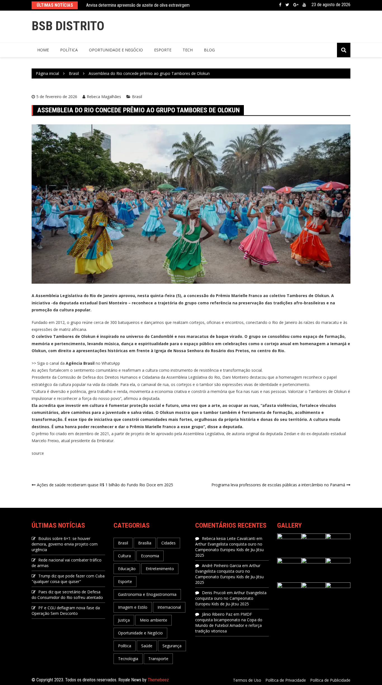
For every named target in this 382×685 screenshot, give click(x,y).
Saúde (146, 645)
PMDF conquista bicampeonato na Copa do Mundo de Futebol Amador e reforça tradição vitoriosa (228, 622)
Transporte (158, 658)
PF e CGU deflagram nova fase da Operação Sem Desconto (66, 610)
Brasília (144, 543)
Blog (209, 50)
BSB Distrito (68, 25)
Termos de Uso (247, 680)
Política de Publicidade (330, 680)
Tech (188, 50)
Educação (127, 568)
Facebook (280, 4)
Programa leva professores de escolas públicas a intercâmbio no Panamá (278, 484)
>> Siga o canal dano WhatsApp (76, 363)
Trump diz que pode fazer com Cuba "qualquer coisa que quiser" (68, 578)
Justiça (124, 620)
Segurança (171, 645)
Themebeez (158, 679)
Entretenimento (160, 568)
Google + (295, 4)
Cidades (168, 543)
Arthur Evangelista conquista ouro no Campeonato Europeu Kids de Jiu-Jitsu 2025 (229, 549)
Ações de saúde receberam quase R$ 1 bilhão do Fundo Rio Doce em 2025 (105, 484)
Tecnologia (128, 658)
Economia (150, 555)
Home (43, 50)
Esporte (162, 50)
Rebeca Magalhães (104, 96)
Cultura (124, 555)
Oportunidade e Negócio (116, 50)
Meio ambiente (153, 620)
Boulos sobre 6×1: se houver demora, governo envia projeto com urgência (65, 544)
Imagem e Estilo (132, 607)
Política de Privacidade (285, 680)
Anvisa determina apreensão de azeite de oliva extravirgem (138, 5)
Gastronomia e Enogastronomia (147, 594)
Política (69, 50)
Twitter (287, 4)
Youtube (304, 4)
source (38, 453)
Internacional (169, 607)
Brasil (137, 96)
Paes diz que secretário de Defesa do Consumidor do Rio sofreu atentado (67, 594)
